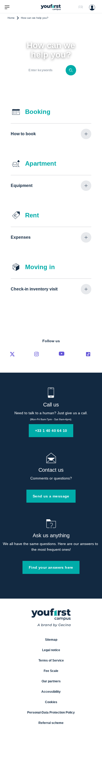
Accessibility (51, 692)
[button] (51, 134)
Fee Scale (51, 671)
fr (80, 7)
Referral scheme (51, 723)
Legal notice (51, 650)
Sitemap (51, 640)
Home (11, 17)
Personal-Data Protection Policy (51, 712)
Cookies (51, 702)
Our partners (51, 681)
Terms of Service (51, 660)
